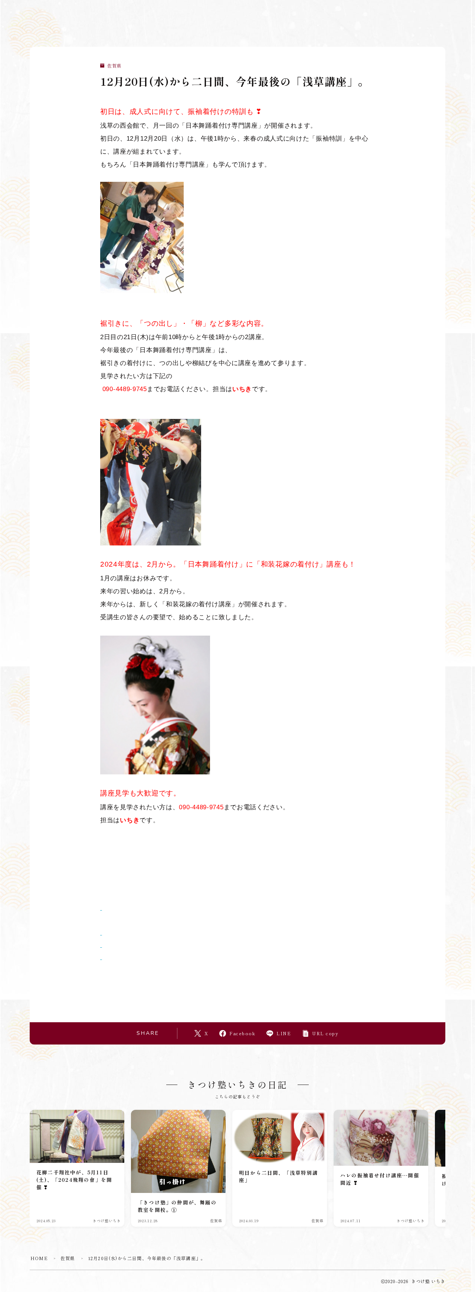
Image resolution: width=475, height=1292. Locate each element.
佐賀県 (114, 65)
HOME (39, 1258)
